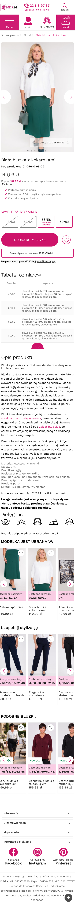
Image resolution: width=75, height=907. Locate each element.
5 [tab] (42, 151)
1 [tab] (28, 151)
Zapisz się (7, 184)
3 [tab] (35, 151)
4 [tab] (38, 151)
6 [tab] (45, 151)
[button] (3, 583)
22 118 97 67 (40, 6)
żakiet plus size (49, 426)
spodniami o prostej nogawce (21, 418)
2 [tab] (31, 151)
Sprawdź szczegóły (45, 261)
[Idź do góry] (68, 898)
